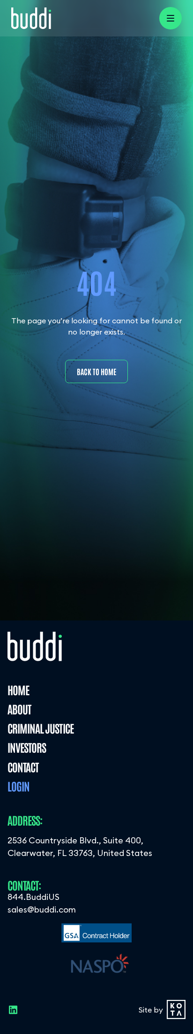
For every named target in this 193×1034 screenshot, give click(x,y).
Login (18, 785)
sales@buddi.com (41, 909)
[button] (170, 18)
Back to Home (96, 371)
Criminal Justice (40, 727)
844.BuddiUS (33, 896)
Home (18, 689)
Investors (26, 747)
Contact (22, 766)
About (19, 708)
